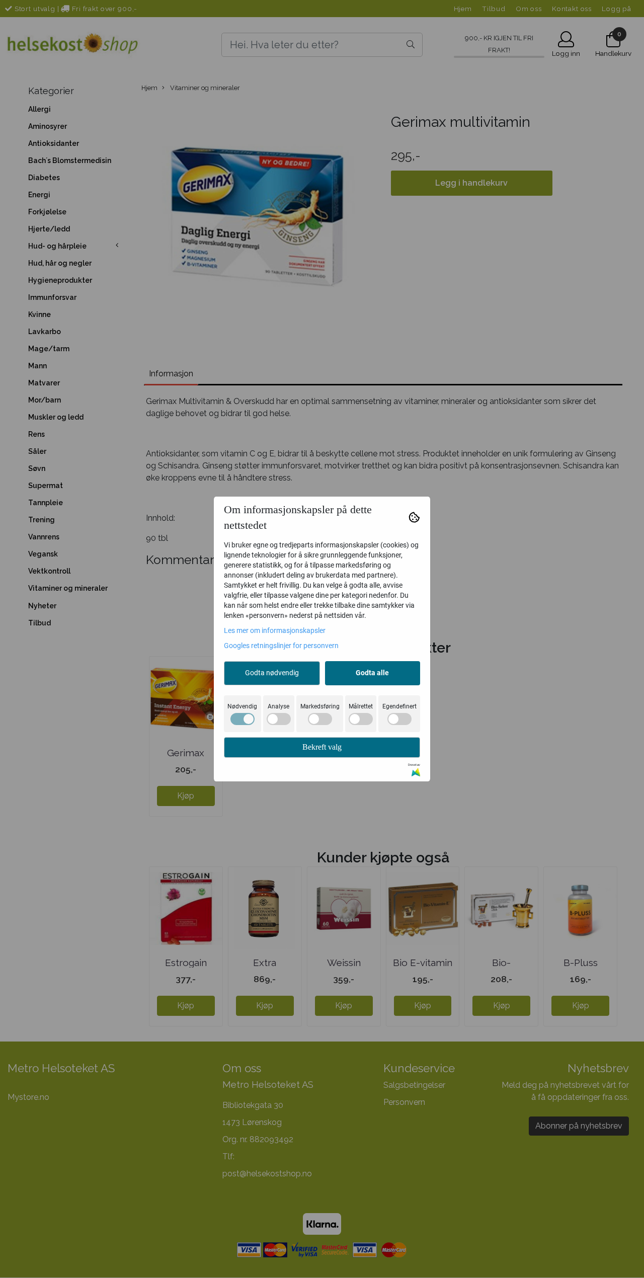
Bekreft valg (322, 747)
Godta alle (372, 673)
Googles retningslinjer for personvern (281, 646)
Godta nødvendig (272, 673)
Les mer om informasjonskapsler (275, 630)
